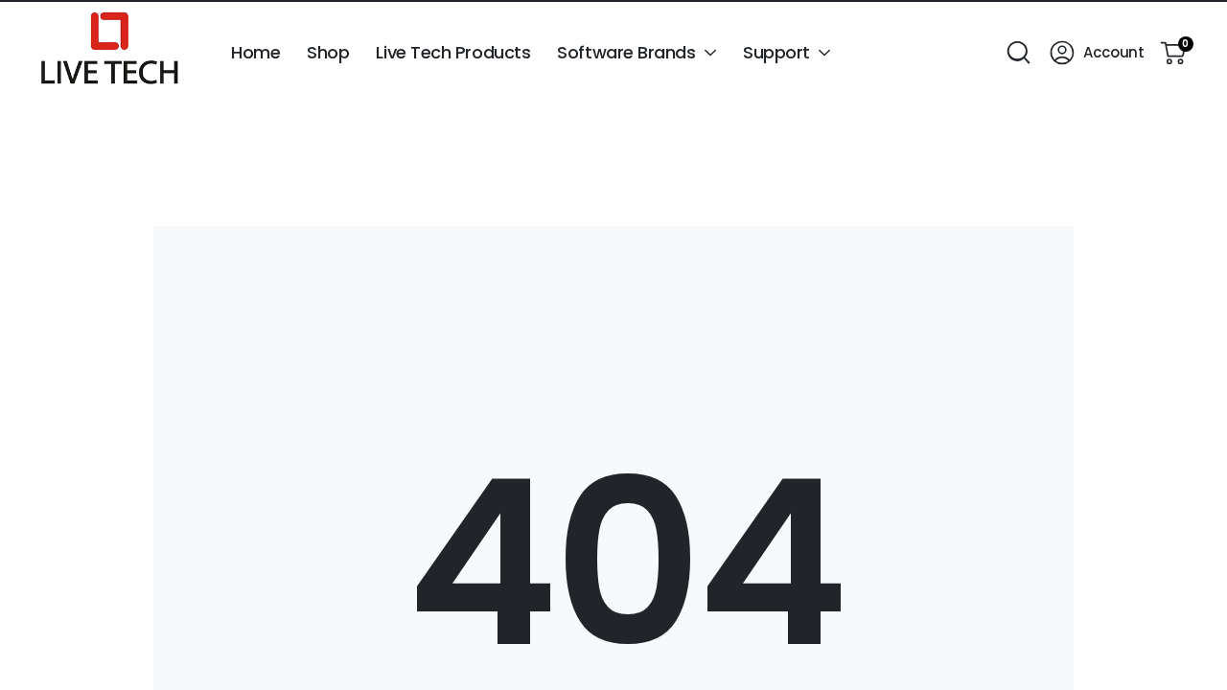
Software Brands (626, 52)
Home (255, 52)
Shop (328, 52)
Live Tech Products (453, 52)
